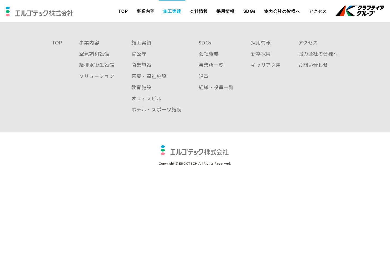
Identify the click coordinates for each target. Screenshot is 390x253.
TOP (123, 11)
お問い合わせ (313, 65)
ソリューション (96, 76)
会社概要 (209, 54)
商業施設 (141, 65)
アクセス (318, 11)
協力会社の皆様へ (282, 11)
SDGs (249, 11)
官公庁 (138, 54)
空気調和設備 (94, 54)
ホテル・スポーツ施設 (156, 109)
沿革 (204, 76)
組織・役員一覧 (216, 87)
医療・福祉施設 (148, 76)
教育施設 (141, 87)
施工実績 (172, 11)
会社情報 (199, 11)
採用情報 (225, 11)
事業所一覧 (211, 65)
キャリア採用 (266, 65)
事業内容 (146, 11)
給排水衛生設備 (96, 65)
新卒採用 (261, 54)
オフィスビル (146, 98)
